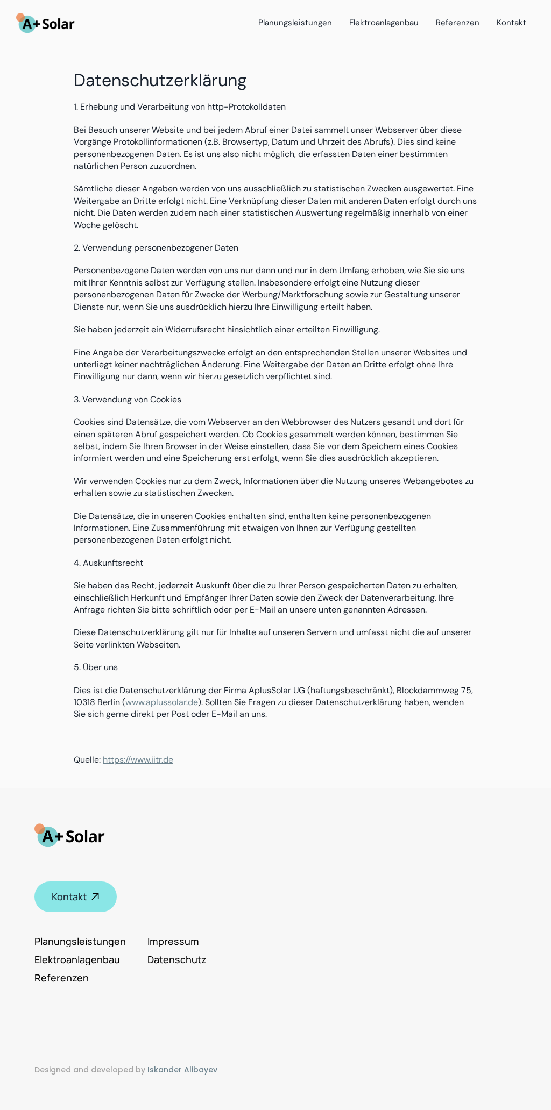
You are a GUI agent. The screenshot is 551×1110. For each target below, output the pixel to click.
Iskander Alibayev (182, 1069)
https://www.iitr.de (138, 759)
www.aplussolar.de (161, 702)
